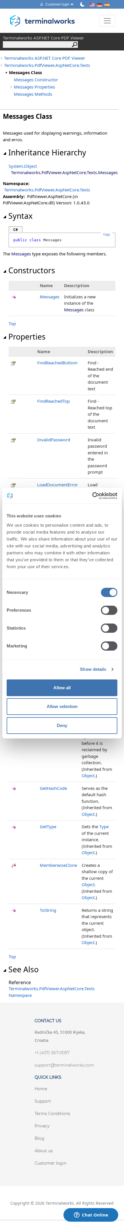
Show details (93, 669)
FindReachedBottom (57, 363)
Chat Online (95, 1215)
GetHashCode (53, 788)
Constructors (31, 270)
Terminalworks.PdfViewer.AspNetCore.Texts (47, 65)
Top (12, 323)
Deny (62, 725)
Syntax (20, 216)
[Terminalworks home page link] (42, 21)
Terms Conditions (52, 1113)
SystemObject (23, 166)
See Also (23, 969)
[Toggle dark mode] (82, 4)
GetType (48, 826)
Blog (39, 1138)
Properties (27, 337)
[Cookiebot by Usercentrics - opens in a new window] (92, 496)
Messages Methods (33, 94)
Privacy (42, 1126)
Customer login (50, 1163)
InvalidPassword (53, 439)
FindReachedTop (53, 401)
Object (88, 775)
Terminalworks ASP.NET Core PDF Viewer (44, 58)
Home (41, 1088)
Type (104, 826)
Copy (106, 234)
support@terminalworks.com (64, 1065)
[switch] (109, 610)
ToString (48, 910)
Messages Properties (34, 87)
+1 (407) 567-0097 (52, 1052)
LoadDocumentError (57, 484)
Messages (49, 297)
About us (44, 1150)
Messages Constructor (36, 79)
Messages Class (25, 72)
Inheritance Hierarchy (47, 152)
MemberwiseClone (58, 865)
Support (43, 1101)
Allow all (62, 687)
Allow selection (62, 706)
